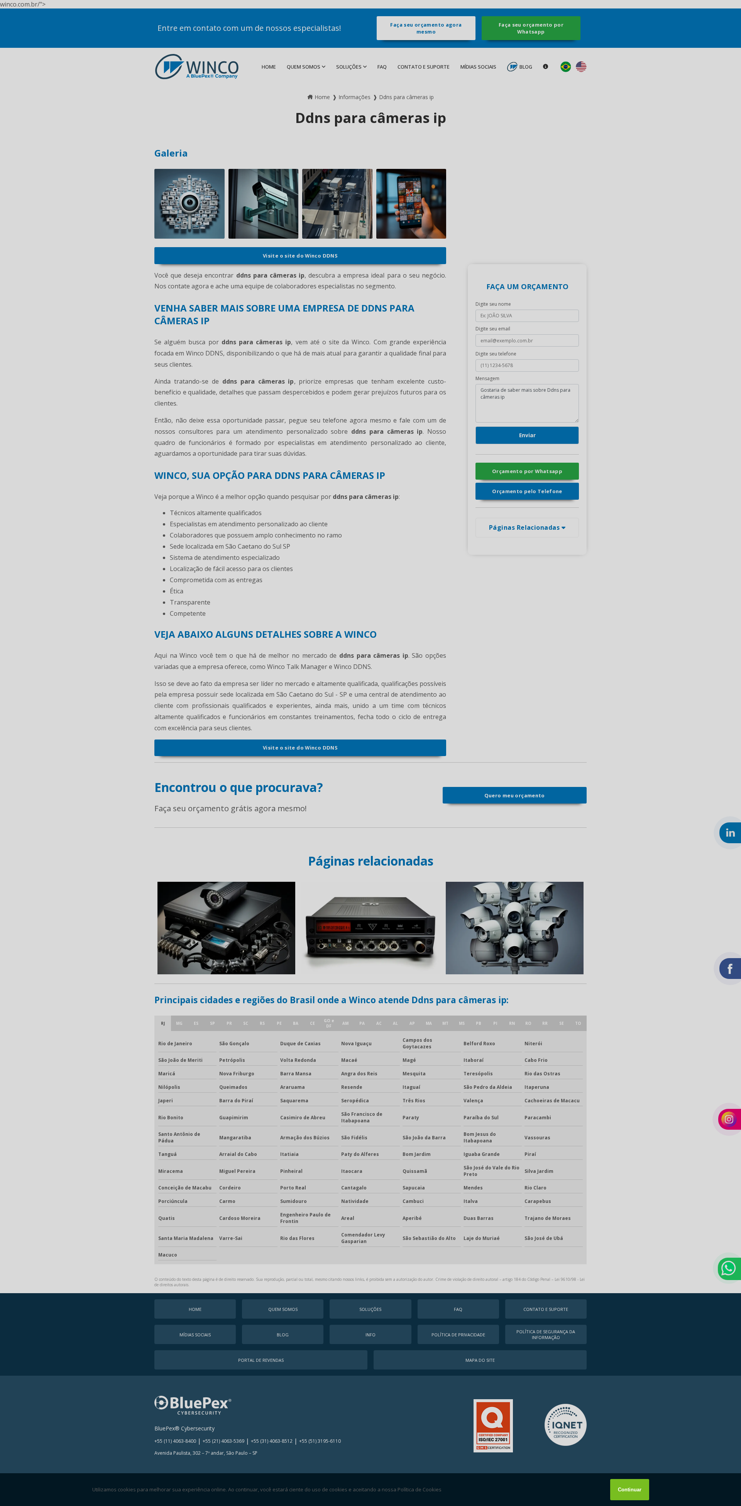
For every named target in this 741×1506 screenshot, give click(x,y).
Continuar (629, 1490)
